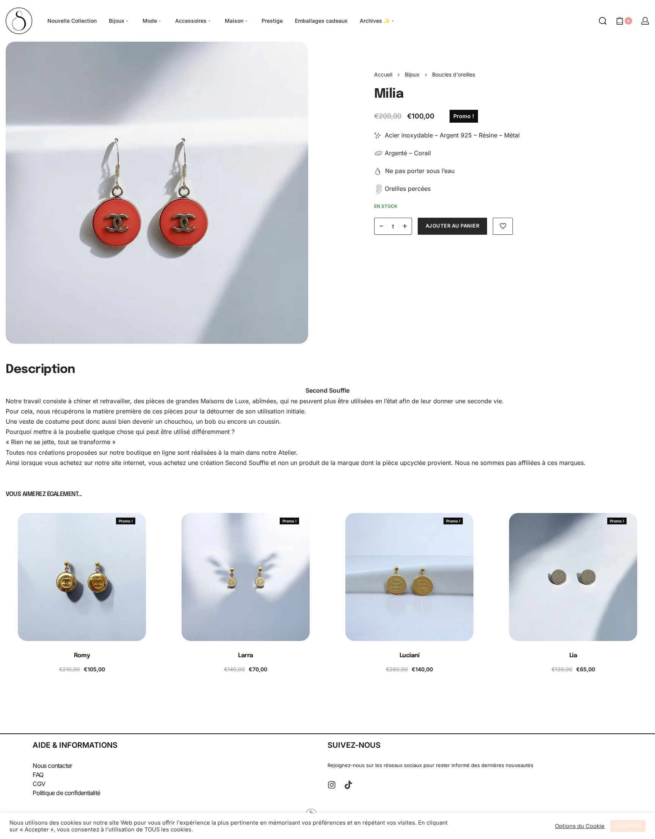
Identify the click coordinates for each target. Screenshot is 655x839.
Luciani (410, 655)
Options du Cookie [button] (580, 826)
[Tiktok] (348, 785)
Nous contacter (52, 765)
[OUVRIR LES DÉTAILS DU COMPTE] (645, 21)
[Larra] (246, 577)
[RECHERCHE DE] (603, 21)
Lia (573, 655)
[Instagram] (332, 785)
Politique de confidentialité (66, 793)
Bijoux (412, 74)
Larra (245, 655)
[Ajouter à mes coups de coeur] (503, 226)
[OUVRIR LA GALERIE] (157, 193)
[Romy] (82, 577)
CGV (39, 784)
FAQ (38, 774)
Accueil (383, 74)
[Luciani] (409, 577)
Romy (82, 655)
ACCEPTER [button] (628, 826)
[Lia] (573, 577)
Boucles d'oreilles (453, 74)
